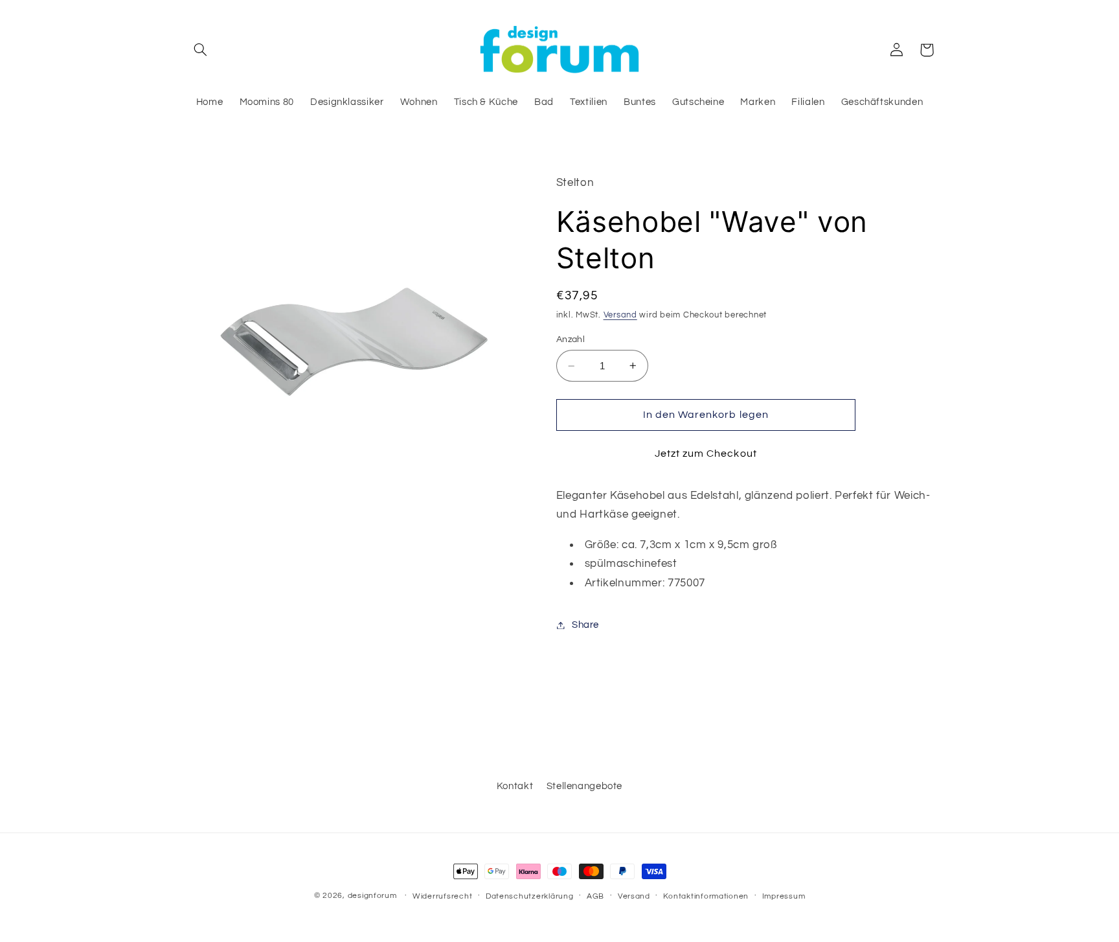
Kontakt (515, 786)
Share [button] (585, 625)
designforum (372, 895)
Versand (620, 315)
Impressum (784, 896)
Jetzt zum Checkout (706, 453)
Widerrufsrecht (442, 896)
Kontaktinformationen (706, 896)
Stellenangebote (584, 786)
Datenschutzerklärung (530, 896)
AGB (595, 896)
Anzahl (570, 339)
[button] (201, 50)
